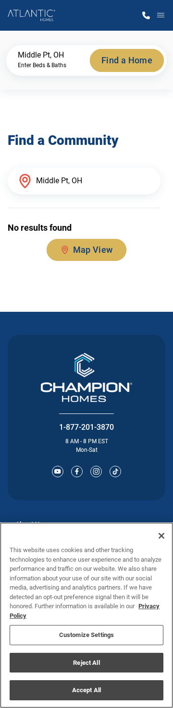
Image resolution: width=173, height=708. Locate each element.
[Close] (161, 535)
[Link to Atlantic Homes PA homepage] (31, 15)
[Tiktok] (115, 471)
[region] (86, 615)
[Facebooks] (77, 471)
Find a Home (126, 60)
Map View (93, 250)
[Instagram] (96, 471)
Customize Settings (86, 634)
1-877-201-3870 (86, 427)
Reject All (86, 662)
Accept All (86, 690)
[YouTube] (57, 471)
